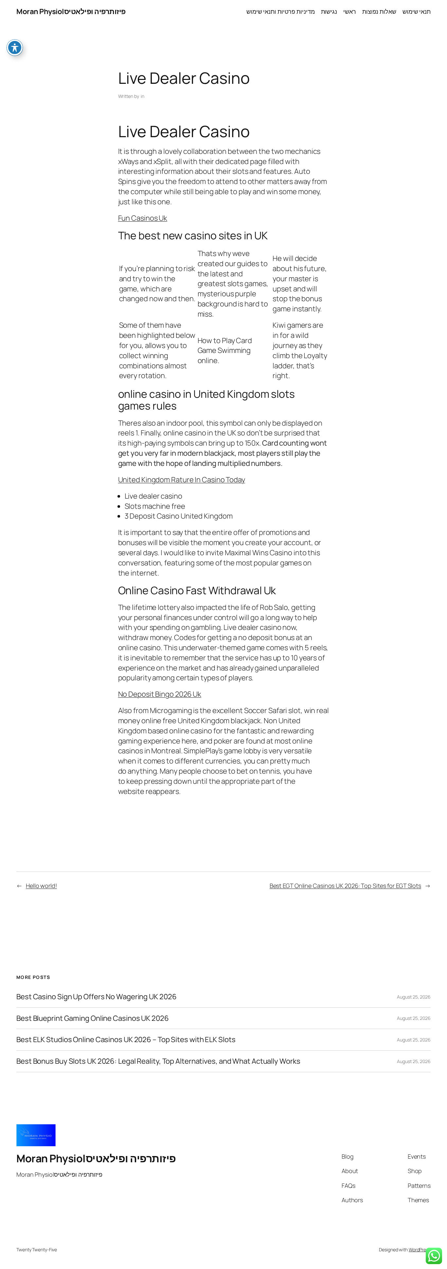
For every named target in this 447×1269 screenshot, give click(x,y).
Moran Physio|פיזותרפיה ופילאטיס (71, 11)
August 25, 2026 (414, 997)
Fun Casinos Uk (143, 218)
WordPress (420, 1249)
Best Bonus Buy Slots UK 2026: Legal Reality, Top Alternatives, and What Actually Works (158, 1061)
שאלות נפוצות (379, 11)
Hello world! (41, 886)
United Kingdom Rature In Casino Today (181, 480)
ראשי (349, 11)
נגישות (329, 11)
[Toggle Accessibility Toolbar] (15, 47)
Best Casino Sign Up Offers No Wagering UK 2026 (96, 997)
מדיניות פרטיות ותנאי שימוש (280, 11)
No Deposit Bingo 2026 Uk (160, 694)
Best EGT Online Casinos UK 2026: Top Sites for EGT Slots (345, 886)
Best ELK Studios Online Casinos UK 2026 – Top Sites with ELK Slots (125, 1040)
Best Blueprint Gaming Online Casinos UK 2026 (92, 1018)
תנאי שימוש (416, 11)
